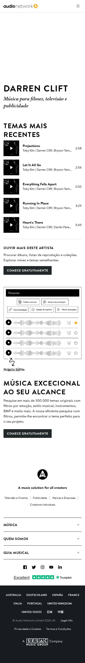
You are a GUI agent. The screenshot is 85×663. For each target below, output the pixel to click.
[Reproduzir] (11, 148)
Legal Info (67, 620)
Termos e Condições (58, 629)
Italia (18, 603)
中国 (60, 612)
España (57, 595)
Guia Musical (16, 552)
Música (10, 524)
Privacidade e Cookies (27, 629)
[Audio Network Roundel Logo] (42, 474)
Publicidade (40, 498)
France (73, 595)
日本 (50, 612)
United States (32, 612)
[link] (20, 6)
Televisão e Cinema (16, 498)
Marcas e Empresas (63, 498)
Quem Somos (15, 538)
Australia (13, 595)
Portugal (34, 603)
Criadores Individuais (42, 504)
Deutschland (36, 595)
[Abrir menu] (78, 6)
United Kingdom (59, 603)
